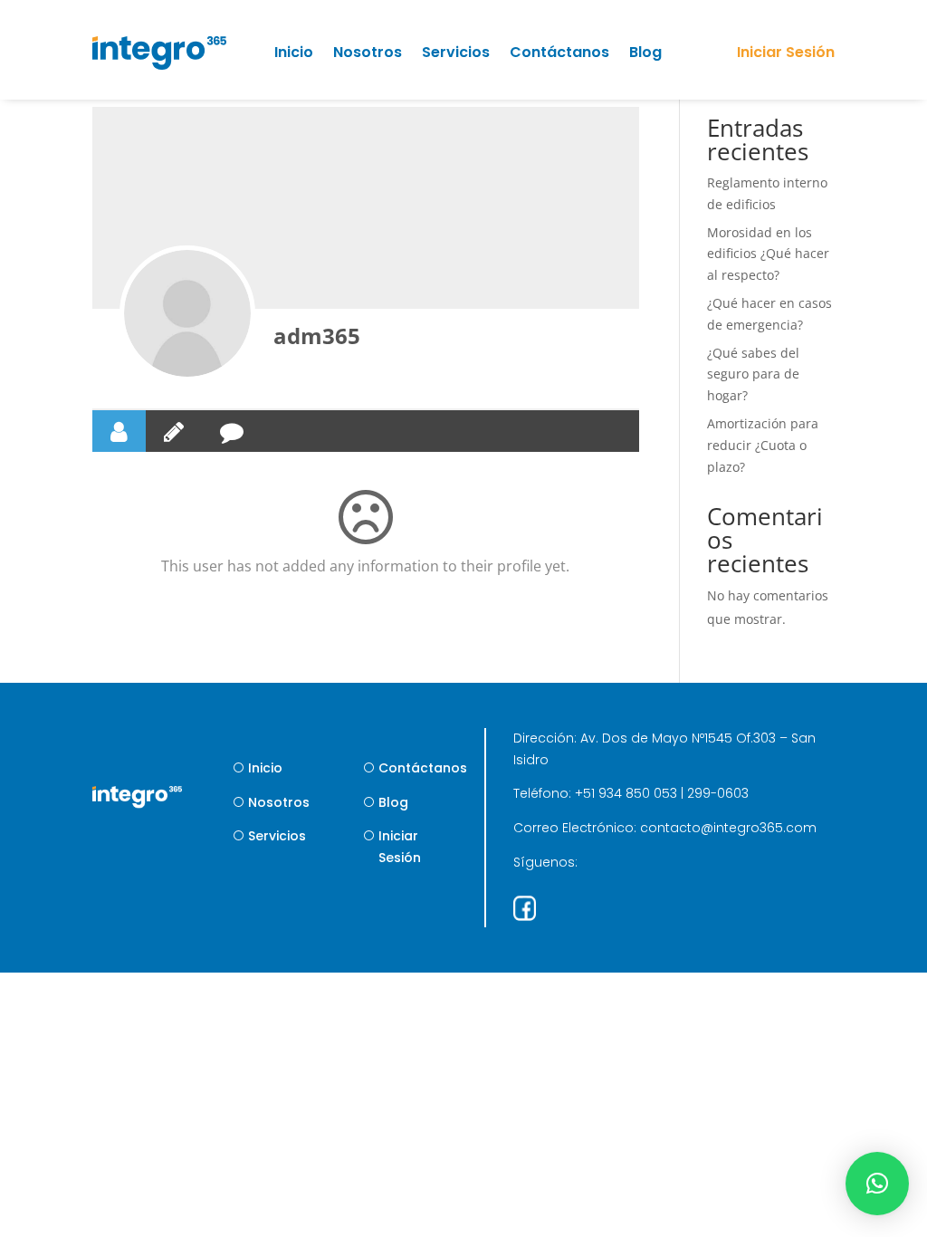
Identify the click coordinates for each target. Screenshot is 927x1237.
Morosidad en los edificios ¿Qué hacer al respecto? (768, 254)
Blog (645, 52)
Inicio (293, 52)
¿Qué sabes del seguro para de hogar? (753, 374)
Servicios (456, 52)
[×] (877, 1183)
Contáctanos (559, 52)
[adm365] (187, 313)
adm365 (316, 335)
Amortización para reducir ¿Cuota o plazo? (762, 445)
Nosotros (367, 52)
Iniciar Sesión (399, 847)
